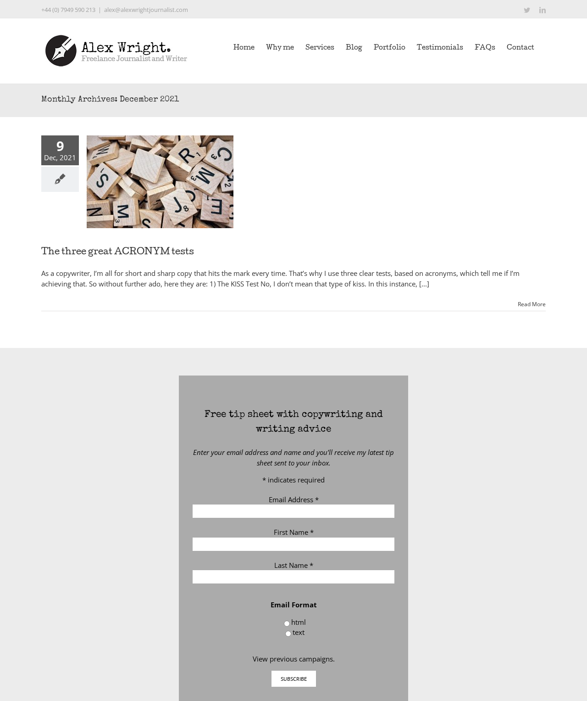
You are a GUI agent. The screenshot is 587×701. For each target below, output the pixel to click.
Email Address (294, 499)
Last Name (293, 565)
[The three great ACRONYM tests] (160, 181)
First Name (294, 532)
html (298, 622)
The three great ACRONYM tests (117, 252)
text (299, 632)
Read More (532, 304)
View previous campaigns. (294, 658)
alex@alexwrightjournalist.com (146, 10)
